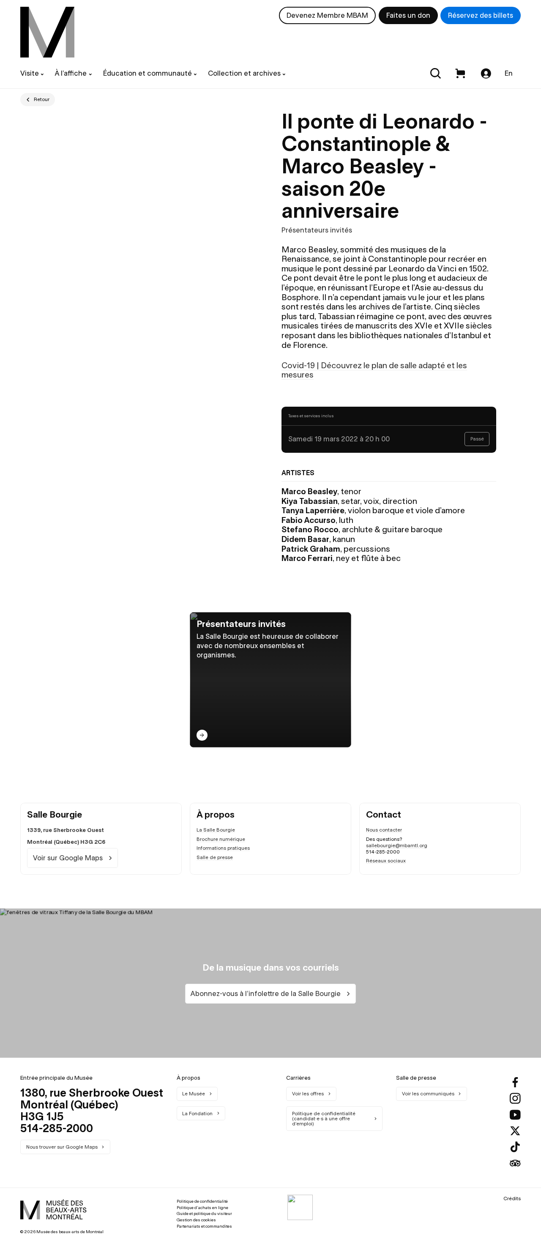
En (509, 73)
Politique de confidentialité (202, 1201)
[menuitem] (47, 32)
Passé (477, 438)
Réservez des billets (480, 15)
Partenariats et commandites (204, 1226)
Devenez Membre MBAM (327, 15)
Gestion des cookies (196, 1220)
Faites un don (408, 15)
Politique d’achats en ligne (202, 1207)
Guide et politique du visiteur (204, 1213)
